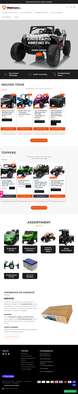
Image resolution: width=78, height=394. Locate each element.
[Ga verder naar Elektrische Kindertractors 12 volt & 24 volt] (11, 267)
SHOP (39, 54)
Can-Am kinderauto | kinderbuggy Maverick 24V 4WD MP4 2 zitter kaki (57, 183)
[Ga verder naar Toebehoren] (29, 267)
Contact (16, 17)
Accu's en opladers (56, 12)
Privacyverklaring (6, 383)
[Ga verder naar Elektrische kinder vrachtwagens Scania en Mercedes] (66, 240)
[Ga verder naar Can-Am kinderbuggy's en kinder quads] (48, 240)
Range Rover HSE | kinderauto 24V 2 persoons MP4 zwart (8, 113)
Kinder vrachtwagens (27, 364)
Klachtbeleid (15, 383)
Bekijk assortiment (12, 336)
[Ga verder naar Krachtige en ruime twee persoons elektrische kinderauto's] (29, 240)
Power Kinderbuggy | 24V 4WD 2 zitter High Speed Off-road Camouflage (41, 184)
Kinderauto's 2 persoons (9, 12)
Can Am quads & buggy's (28, 366)
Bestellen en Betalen (8, 132)
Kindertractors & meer (41, 12)
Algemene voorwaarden (8, 381)
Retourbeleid (19, 381)
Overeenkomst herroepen (11, 385)
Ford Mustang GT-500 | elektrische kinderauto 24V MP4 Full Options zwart (57, 114)
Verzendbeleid (27, 381)
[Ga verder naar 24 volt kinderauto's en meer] (11, 240)
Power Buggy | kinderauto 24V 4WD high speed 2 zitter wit (8, 183)
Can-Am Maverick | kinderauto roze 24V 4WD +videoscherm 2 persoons (41, 114)
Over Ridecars (6, 17)
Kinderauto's (24, 354)
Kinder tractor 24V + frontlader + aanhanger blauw (24, 112)
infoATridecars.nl (48, 365)
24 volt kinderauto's (26, 12)
